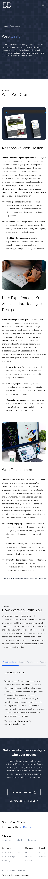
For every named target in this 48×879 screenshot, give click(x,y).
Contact (28, 860)
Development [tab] (32, 662)
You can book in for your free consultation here (18, 722)
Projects (28, 856)
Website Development (11, 852)
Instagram (6, 840)
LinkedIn (19, 840)
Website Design (8, 856)
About (27, 852)
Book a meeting (22, 792)
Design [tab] (22, 662)
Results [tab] (43, 662)
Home (5, 26)
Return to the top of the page (15, 875)
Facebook (33, 840)
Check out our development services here (22, 578)
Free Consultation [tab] (10, 662)
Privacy (42, 852)
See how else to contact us (22, 801)
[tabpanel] (24, 698)
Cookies (42, 856)
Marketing (6, 860)
